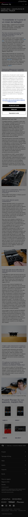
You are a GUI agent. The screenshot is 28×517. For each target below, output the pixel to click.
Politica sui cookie (11, 101)
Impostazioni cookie (14, 113)
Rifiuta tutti (14, 109)
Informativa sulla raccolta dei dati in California (13, 100)
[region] (14, 94)
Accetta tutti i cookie (14, 105)
